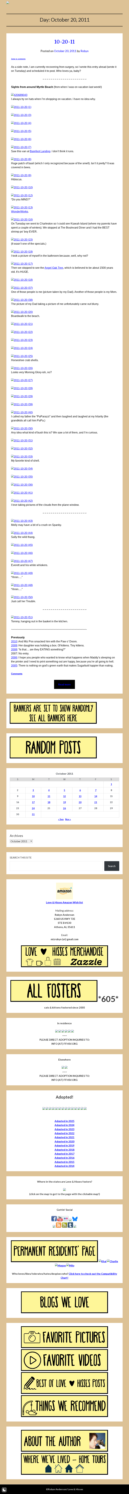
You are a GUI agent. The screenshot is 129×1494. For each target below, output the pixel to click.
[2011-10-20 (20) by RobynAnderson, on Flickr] (22, 312)
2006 (14, 657)
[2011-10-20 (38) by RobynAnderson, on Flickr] (22, 299)
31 (33, 814)
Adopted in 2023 (64, 1129)
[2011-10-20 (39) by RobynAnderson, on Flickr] (22, 404)
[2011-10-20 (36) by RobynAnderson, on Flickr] (22, 484)
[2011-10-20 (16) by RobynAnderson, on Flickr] (22, 219)
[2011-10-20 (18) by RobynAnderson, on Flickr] (22, 279)
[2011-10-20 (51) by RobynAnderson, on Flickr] (22, 617)
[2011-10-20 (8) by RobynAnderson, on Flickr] (21, 159)
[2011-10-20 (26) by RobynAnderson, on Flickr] (22, 368)
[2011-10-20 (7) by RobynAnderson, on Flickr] (21, 147)
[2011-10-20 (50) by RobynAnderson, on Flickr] (22, 597)
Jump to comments (18, 59)
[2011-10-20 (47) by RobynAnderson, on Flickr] (22, 561)
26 (64, 808)
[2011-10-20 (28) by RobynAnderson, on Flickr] (22, 388)
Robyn (84, 51)
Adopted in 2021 (64, 1137)
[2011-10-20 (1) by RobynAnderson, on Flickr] (21, 107)
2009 (14, 645)
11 (49, 796)
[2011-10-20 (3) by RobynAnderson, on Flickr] (21, 115)
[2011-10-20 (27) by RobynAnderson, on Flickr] (22, 380)
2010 (14, 641)
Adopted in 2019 (64, 1145)
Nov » (68, 819)
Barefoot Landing (40, 151)
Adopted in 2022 (64, 1133)
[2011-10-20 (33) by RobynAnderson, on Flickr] (22, 456)
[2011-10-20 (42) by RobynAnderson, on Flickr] (22, 500)
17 (33, 802)
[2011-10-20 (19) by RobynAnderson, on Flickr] (22, 251)
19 (64, 802)
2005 (14, 665)
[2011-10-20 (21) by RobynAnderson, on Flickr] (22, 324)
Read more (64, 684)
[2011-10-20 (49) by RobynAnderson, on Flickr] (22, 573)
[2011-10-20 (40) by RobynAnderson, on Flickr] (22, 412)
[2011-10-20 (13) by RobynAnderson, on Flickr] (22, 207)
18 (49, 802)
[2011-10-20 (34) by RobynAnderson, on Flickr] (22, 468)
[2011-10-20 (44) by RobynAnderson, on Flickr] (22, 533)
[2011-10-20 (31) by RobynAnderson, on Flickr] (22, 440)
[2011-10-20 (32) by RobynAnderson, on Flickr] (22, 448)
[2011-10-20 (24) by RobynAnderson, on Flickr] (22, 348)
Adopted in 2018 (64, 1149)
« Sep (61, 819)
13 (80, 796)
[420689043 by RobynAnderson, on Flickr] (19, 95)
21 (95, 802)
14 (95, 796)
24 (33, 808)
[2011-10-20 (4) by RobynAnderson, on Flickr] (21, 123)
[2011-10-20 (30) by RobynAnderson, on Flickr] (22, 428)
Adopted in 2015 (64, 1161)
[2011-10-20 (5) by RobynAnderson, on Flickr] (21, 131)
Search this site (21, 857)
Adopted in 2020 (64, 1141)
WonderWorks (19, 211)
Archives (16, 836)
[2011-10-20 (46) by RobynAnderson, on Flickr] (22, 553)
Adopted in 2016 (64, 1157)
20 (80, 802)
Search (112, 866)
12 (64, 796)
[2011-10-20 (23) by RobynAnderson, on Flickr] (22, 340)
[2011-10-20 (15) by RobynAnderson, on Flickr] (22, 239)
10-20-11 (64, 42)
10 (33, 796)
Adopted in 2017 (64, 1153)
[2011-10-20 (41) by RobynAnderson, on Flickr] (22, 492)
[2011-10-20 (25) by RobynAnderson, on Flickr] (22, 356)
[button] (4, 1489)
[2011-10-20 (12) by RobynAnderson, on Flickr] (22, 195)
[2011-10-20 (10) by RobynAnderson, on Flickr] (22, 187)
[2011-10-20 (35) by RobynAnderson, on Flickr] (22, 476)
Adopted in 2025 (64, 1121)
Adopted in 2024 (64, 1125)
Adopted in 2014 (64, 1165)
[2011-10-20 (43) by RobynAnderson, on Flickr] (22, 520)
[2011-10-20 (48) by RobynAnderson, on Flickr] (22, 585)
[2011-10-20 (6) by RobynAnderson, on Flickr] (21, 139)
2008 (14, 649)
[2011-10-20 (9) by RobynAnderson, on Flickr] (21, 175)
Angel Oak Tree (54, 267)
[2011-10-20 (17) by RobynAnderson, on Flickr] (22, 263)
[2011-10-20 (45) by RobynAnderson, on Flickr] (22, 545)
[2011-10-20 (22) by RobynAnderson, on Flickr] (22, 332)
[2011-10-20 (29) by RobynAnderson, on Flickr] (22, 396)
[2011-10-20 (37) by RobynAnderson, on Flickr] (22, 287)
